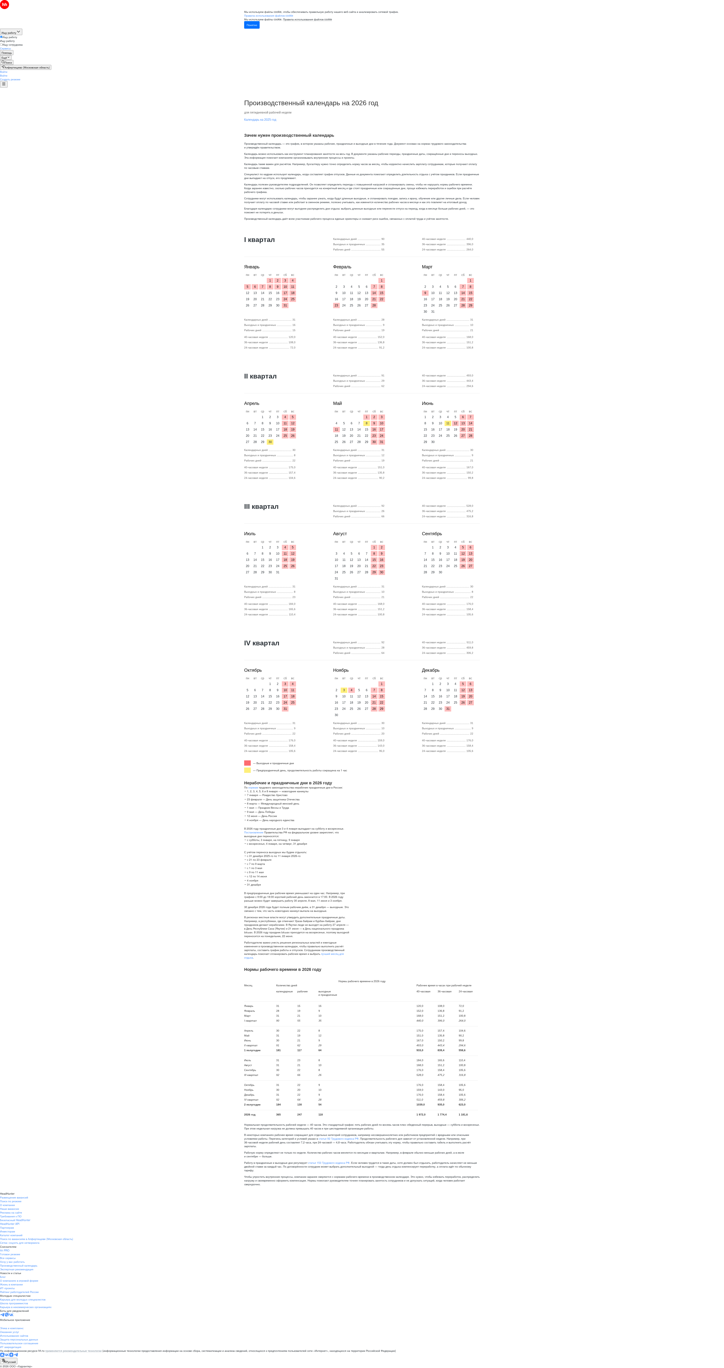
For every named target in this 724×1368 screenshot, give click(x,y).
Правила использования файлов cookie (307, 19)
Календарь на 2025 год (260, 119)
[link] (6, 62)
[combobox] (8, 1361)
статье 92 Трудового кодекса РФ (339, 1138)
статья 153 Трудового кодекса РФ (329, 1163)
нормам (253, 787)
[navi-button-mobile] (4, 84)
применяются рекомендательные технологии (73, 1351)
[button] (3, 72)
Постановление (253, 832)
